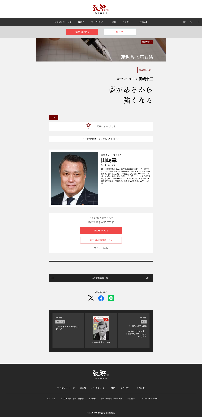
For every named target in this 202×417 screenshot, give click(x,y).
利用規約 (131, 399)
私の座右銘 (145, 70)
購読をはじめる (82, 32)
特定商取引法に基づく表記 (111, 399)
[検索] (191, 21)
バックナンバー (98, 22)
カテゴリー (127, 22)
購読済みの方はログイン (101, 240)
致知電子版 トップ (63, 22)
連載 (114, 22)
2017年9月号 (147, 42)
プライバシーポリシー (148, 399)
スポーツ (53, 117)
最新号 (81, 22)
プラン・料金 (101, 248)
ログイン (120, 32)
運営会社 (92, 399)
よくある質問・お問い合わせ (72, 399)
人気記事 (143, 22)
